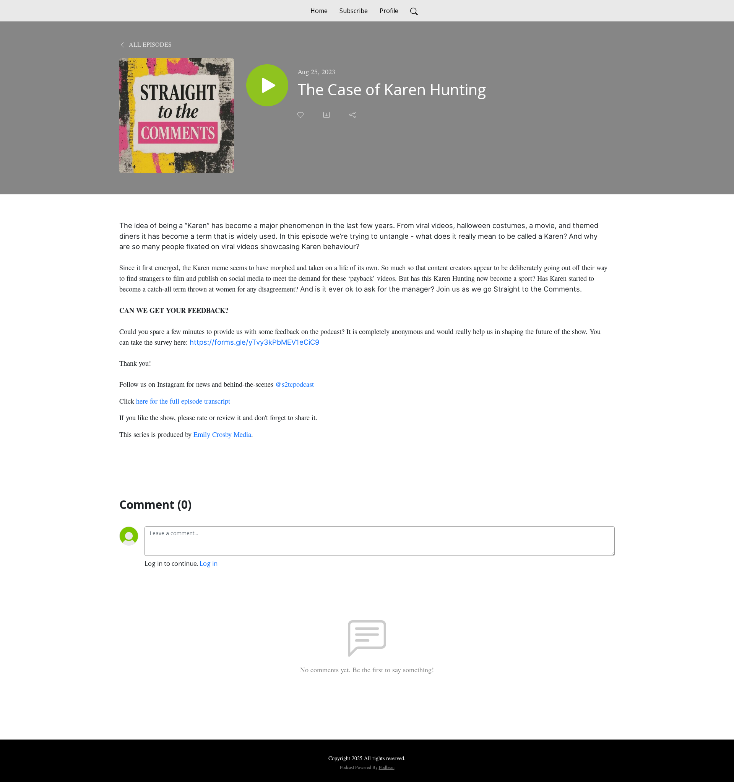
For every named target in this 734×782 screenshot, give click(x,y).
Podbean (387, 767)
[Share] (353, 115)
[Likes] (301, 115)
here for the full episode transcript (183, 401)
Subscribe (353, 11)
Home (319, 11)
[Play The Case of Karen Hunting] (267, 85)
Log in (209, 563)
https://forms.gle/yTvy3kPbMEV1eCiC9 (254, 342)
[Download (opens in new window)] (327, 115)
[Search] (414, 10)
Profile (389, 11)
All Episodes (149, 44)
